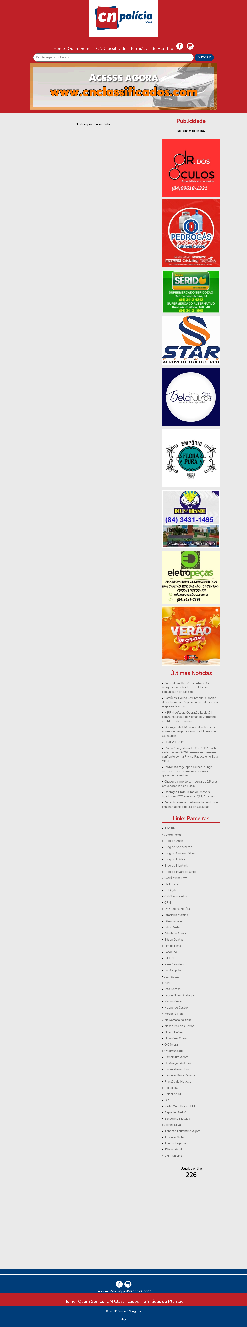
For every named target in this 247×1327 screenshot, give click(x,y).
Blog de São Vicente (178, 847)
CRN (167, 902)
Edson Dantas (174, 940)
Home (59, 49)
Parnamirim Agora (176, 1057)
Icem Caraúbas (174, 964)
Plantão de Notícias (177, 1082)
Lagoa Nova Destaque (179, 995)
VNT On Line (173, 1156)
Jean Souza (171, 977)
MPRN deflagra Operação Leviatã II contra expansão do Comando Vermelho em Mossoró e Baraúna (189, 716)
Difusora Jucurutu (175, 921)
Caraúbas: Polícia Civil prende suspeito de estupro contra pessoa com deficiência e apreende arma (190, 702)
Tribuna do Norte (176, 1149)
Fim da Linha (172, 946)
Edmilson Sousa (175, 933)
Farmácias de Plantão (152, 49)
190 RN (169, 828)
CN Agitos (171, 890)
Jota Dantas (172, 989)
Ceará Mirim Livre (175, 878)
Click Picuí (171, 884)
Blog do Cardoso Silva (179, 853)
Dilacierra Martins (176, 915)
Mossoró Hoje (174, 1014)
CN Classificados (112, 49)
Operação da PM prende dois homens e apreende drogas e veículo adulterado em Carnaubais (190, 731)
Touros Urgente (175, 1143)
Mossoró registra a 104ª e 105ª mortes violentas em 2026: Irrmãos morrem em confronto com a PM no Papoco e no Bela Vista (190, 754)
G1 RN (169, 958)
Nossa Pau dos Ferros (179, 1026)
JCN (167, 983)
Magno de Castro (176, 1007)
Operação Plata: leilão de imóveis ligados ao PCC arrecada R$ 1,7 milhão (188, 794)
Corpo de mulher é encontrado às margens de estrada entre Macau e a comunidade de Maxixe (186, 687)
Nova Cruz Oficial (176, 1038)
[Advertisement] (191, 1239)
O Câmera (171, 1044)
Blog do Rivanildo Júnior (180, 872)
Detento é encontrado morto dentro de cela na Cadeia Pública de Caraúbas (190, 804)
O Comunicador (174, 1051)
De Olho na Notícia (177, 909)
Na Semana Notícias (178, 1020)
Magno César (173, 1001)
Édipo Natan (172, 927)
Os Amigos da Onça (177, 1063)
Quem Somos (81, 49)
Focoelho (170, 952)
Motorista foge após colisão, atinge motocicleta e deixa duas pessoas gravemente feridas (187, 771)
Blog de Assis (174, 841)
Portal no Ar (172, 1094)
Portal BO (171, 1088)
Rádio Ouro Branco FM (179, 1106)
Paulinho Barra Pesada (179, 1075)
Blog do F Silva (174, 859)
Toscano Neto (174, 1137)
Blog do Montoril (176, 865)
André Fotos (173, 835)
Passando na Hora (176, 1069)
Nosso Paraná (173, 1032)
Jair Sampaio (172, 970)
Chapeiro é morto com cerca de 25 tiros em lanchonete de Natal (190, 784)
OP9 (167, 1100)
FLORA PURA (174, 742)
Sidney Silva (172, 1125)
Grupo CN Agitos (129, 1311)
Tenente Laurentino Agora (182, 1131)
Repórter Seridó (175, 1112)
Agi (123, 1319)
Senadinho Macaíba (177, 1119)
